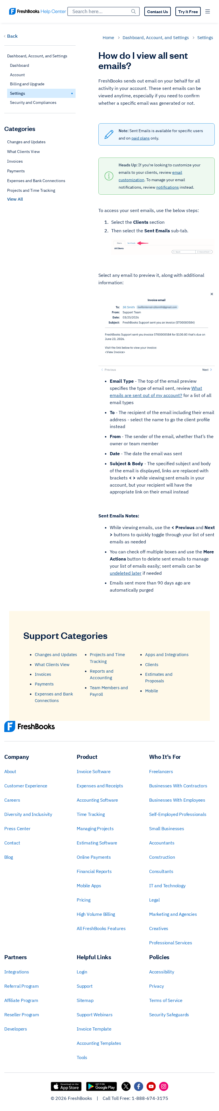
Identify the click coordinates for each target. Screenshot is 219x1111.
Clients (151, 664)
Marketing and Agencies (173, 914)
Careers (12, 800)
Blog (8, 857)
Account (17, 74)
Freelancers (161, 771)
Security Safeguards (169, 1014)
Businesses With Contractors (178, 786)
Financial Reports (94, 871)
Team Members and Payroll (109, 691)
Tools (82, 1057)
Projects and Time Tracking (31, 190)
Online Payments (94, 857)
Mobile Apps (89, 885)
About (10, 771)
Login (82, 972)
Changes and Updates (26, 141)
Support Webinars (95, 1014)
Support (85, 986)
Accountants (162, 843)
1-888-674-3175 (150, 1098)
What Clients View (23, 151)
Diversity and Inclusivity (28, 814)
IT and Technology (167, 885)
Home (108, 37)
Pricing (83, 900)
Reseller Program (21, 1014)
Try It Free (188, 11)
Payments (16, 171)
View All (15, 199)
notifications (167, 187)
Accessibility (161, 972)
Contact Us (157, 11)
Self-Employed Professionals (177, 814)
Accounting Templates (99, 1043)
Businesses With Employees (177, 800)
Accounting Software (97, 800)
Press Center (17, 828)
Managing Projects (95, 828)
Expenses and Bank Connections (36, 180)
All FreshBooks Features (101, 928)
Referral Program (21, 986)
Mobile (151, 690)
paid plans (140, 138)
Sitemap (85, 1000)
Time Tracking (90, 814)
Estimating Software (97, 843)
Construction (162, 857)
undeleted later (125, 573)
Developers (15, 1029)
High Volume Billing (96, 914)
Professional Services (170, 942)
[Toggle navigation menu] (207, 11)
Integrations (16, 972)
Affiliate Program (21, 1000)
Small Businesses (166, 828)
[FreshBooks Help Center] (37, 11)
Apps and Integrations (166, 654)
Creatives (158, 928)
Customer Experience (25, 786)
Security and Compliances (33, 102)
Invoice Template (94, 1029)
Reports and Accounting (101, 674)
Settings (205, 37)
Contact (12, 843)
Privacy (156, 986)
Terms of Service (165, 1000)
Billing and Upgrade (27, 83)
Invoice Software (94, 771)
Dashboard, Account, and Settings (156, 37)
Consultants (161, 871)
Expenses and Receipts (100, 786)
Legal (154, 900)
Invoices (15, 161)
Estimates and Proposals (159, 677)
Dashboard (19, 65)
